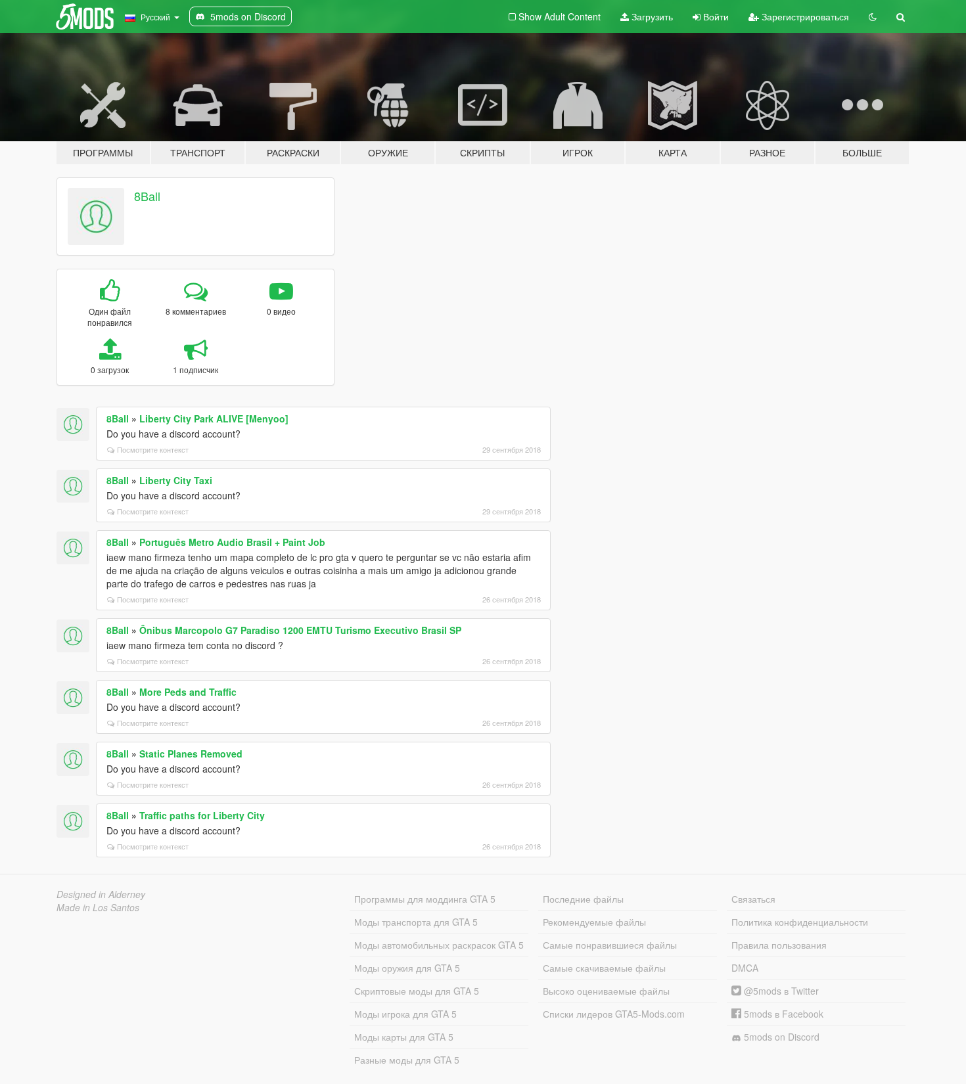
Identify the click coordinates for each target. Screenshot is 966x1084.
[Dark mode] (872, 16)
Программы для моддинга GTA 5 (424, 898)
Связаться (753, 898)
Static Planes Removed (190, 753)
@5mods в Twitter (780, 990)
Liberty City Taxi (175, 480)
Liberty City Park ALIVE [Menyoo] (213, 418)
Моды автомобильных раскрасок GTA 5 (439, 944)
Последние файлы (583, 898)
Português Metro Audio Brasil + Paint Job (232, 542)
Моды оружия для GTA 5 (407, 967)
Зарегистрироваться (804, 16)
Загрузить (651, 16)
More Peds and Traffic (188, 691)
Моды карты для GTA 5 (403, 1036)
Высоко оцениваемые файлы (606, 990)
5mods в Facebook (782, 1013)
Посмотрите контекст (153, 449)
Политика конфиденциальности (799, 921)
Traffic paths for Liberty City (202, 815)
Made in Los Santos (98, 907)
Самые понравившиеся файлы (610, 944)
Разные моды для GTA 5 (406, 1059)
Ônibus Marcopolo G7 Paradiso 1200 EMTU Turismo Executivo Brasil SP (300, 630)
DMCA (744, 967)
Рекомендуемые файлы (594, 921)
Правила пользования (779, 944)
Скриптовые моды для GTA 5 (416, 990)
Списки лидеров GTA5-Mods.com (614, 1013)
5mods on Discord (780, 1036)
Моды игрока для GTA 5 (405, 1013)
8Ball (147, 195)
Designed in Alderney (101, 894)
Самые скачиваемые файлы (604, 967)
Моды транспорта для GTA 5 (416, 921)
